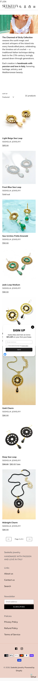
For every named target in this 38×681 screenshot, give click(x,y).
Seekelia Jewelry (17, 667)
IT (1, 1)
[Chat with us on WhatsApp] (33, 676)
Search (7, 586)
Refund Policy (11, 628)
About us (8, 573)
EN (4, 1)
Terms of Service (12, 634)
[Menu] (34, 6)
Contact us (9, 580)
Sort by (4, 93)
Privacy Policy (11, 622)
